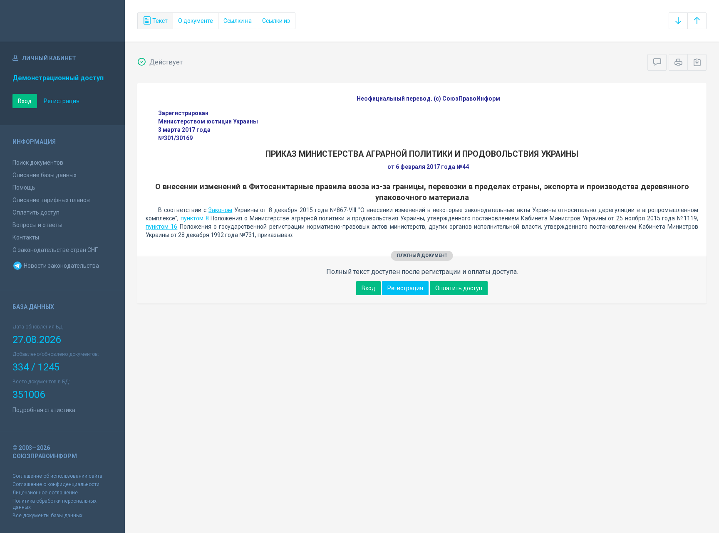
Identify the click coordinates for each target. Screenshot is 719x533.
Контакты (25, 237)
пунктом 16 (161, 226)
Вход (25, 101)
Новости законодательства (60, 265)
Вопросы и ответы (37, 225)
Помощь (23, 187)
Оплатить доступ (36, 212)
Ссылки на (237, 20)
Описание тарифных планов (51, 200)
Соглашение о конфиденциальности (55, 484)
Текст (159, 20)
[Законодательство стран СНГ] (62, 21)
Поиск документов (37, 162)
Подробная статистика (43, 410)
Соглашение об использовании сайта (57, 476)
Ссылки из (276, 20)
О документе (195, 20)
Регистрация (61, 101)
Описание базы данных (44, 175)
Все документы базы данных (47, 515)
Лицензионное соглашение (45, 493)
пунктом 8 (195, 218)
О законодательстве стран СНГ (55, 250)
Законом (220, 210)
